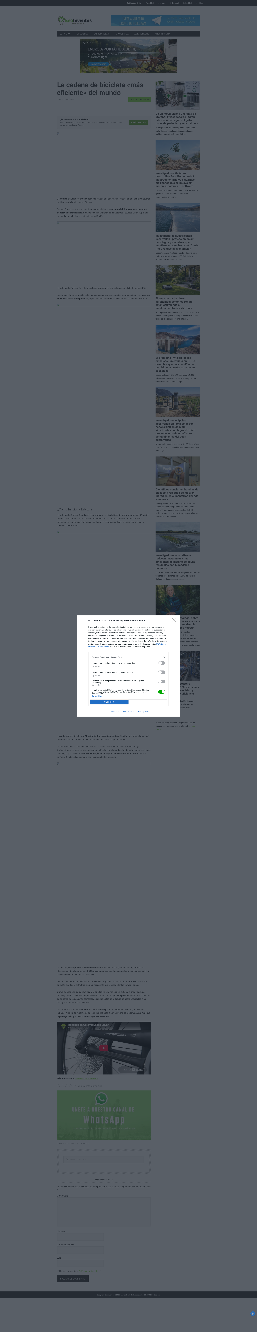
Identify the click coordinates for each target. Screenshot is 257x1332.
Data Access (128, 711)
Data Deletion (113, 711)
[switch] (161, 663)
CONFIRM (109, 702)
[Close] (174, 620)
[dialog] (128, 666)
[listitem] (128, 657)
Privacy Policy (144, 711)
